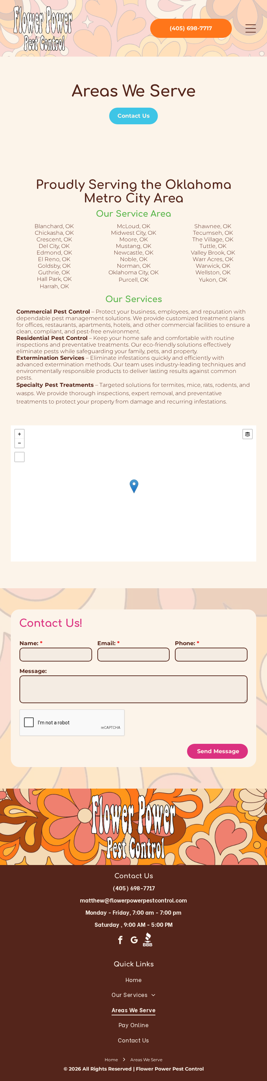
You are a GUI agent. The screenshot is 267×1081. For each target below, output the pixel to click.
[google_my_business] (134, 941)
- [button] (19, 443)
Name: (28, 643)
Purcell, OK (133, 279)
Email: (106, 643)
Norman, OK (134, 266)
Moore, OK (133, 239)
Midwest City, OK (133, 233)
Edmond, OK (54, 252)
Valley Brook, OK (213, 252)
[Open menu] (250, 28)
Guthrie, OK (54, 272)
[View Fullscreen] (19, 456)
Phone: (185, 643)
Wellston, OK (212, 272)
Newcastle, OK (133, 252)
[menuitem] (133, 979)
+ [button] (19, 434)
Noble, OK (133, 259)
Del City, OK (54, 246)
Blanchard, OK (54, 226)
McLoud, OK (133, 226)
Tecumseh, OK (213, 233)
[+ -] (134, 493)
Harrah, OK (54, 286)
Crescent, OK (54, 239)
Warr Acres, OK (213, 259)
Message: (33, 671)
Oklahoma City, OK (133, 272)
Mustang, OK (133, 246)
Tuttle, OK (213, 246)
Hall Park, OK (54, 279)
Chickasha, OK (54, 233)
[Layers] (247, 434)
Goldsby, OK (54, 266)
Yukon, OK (213, 279)
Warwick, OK (213, 266)
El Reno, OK (54, 259)
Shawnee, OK (212, 226)
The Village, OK (212, 239)
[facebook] (120, 941)
